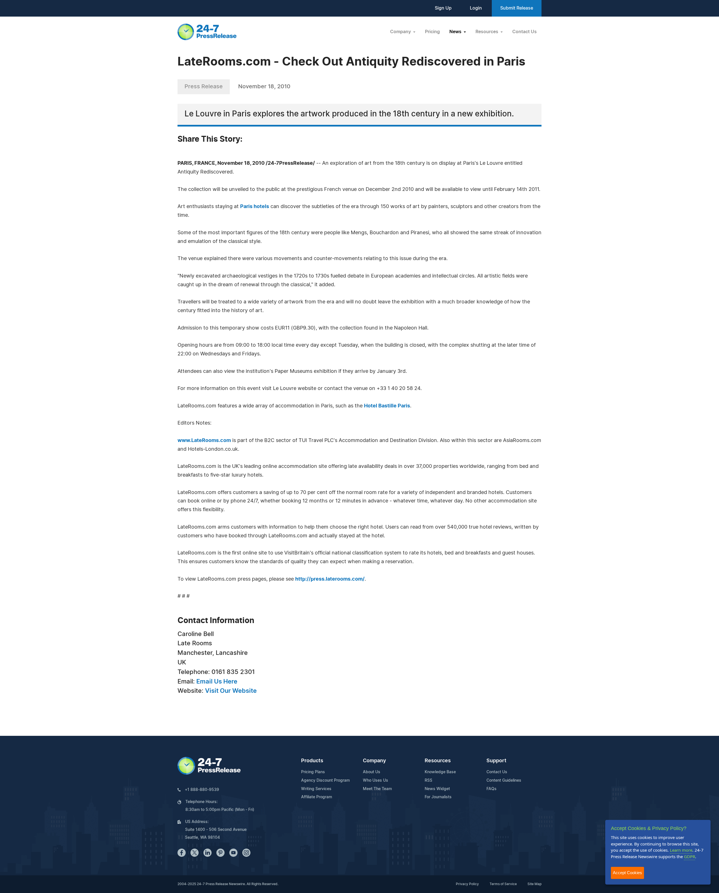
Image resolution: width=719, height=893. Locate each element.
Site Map (534, 884)
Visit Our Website (231, 691)
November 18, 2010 (264, 86)
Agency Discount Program (325, 780)
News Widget (437, 789)
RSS (428, 780)
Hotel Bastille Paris (387, 406)
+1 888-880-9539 (202, 790)
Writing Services (316, 789)
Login (476, 8)
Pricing (432, 32)
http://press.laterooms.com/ (330, 579)
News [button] (456, 32)
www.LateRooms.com (204, 440)
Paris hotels (254, 206)
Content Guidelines (503, 780)
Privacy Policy (467, 884)
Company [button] (401, 32)
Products (312, 760)
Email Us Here (216, 681)
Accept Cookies (627, 872)
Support (496, 760)
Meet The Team (377, 789)
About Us (371, 772)
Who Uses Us (375, 780)
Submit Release (516, 8)
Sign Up (443, 8)
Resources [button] (487, 32)
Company (374, 760)
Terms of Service (503, 884)
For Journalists (438, 797)
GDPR (689, 856)
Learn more (681, 850)
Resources (438, 760)
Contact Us (524, 32)
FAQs (491, 789)
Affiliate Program (316, 797)
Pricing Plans (313, 772)
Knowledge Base (440, 772)
